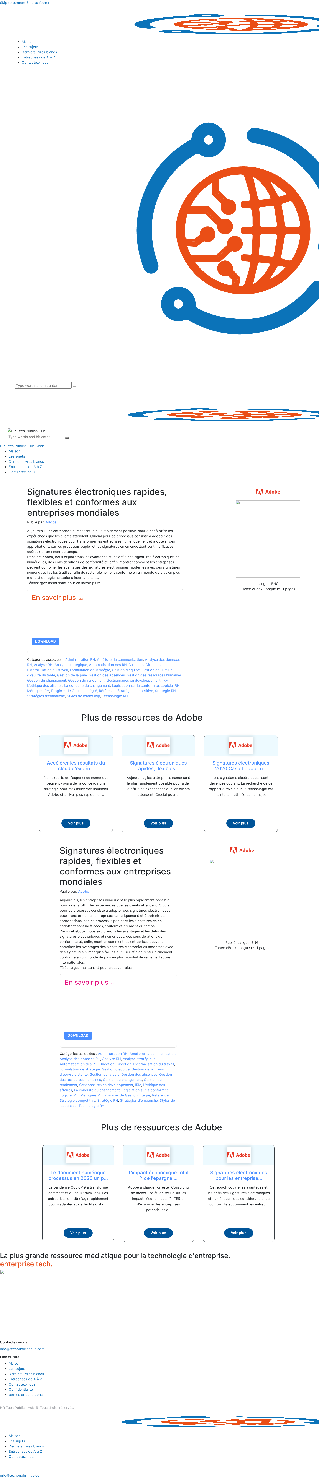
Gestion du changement (46, 680)
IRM (166, 680)
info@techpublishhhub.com (22, 1349)
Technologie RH (115, 696)
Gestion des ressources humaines (154, 675)
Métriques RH (38, 691)
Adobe (51, 522)
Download (45, 641)
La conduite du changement (87, 685)
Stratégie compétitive (135, 691)
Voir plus (76, 823)
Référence (107, 691)
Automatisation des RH (108, 665)
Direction (136, 665)
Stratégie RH (165, 691)
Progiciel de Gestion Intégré (74, 691)
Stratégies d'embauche (46, 696)
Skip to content (12, 2)
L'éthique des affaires (44, 685)
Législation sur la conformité (135, 685)
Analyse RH (43, 665)
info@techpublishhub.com (21, 1475)
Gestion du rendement (86, 680)
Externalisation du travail (47, 670)
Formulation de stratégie (90, 670)
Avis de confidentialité (73, 627)
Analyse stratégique (70, 665)
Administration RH (80, 659)
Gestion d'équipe (126, 670)
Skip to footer (37, 2)
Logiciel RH (170, 685)
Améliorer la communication (120, 659)
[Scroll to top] (2, 1480)
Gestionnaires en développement (134, 680)
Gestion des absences (107, 675)
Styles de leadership (83, 696)
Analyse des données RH (80, 1059)
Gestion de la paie (72, 675)
